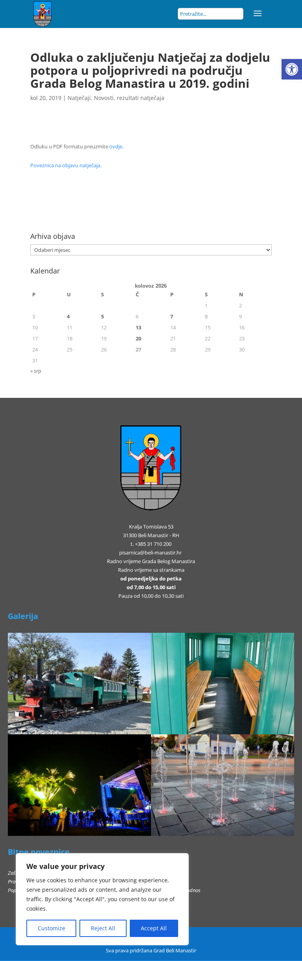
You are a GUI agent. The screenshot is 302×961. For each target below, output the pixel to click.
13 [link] (138, 327)
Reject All (103, 928)
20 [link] (138, 338)
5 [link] (102, 316)
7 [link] (171, 316)
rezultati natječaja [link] (140, 98)
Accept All (154, 928)
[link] (292, 69)
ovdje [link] (115, 146)
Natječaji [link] (79, 98)
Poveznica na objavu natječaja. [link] (65, 165)
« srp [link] (35, 370)
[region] (102, 899)
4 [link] (68, 316)
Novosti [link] (104, 98)
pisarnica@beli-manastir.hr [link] (150, 552)
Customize (51, 928)
